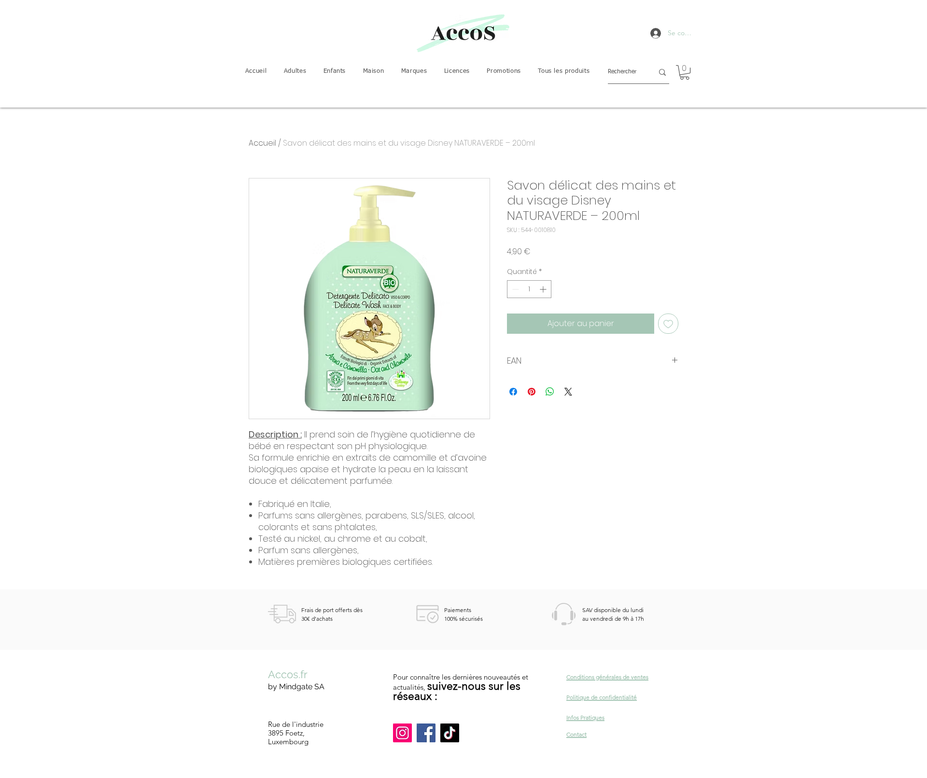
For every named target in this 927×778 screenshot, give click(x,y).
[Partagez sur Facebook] (513, 391)
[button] (295, 72)
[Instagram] (402, 732)
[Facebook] (426, 732)
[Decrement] (514, 289)
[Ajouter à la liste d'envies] (668, 324)
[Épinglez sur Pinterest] (531, 391)
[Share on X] (568, 391)
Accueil (262, 143)
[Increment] (544, 289)
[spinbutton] (529, 289)
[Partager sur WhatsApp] (550, 391)
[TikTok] (449, 732)
